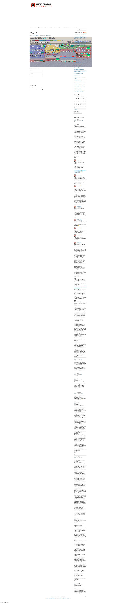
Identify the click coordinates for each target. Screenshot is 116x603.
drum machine (77, 45)
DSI (85, 48)
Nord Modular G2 (78, 49)
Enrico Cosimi (36, 35)
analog (77, 43)
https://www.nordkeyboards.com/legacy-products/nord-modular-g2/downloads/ (81, 171)
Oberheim (83, 49)
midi (78, 48)
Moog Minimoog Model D (79, 69)
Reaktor (83, 44)
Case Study (77, 50)
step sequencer (76, 37)
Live (75, 46)
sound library (83, 34)
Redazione (64, 598)
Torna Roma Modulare (78, 65)
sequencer (81, 37)
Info (60, 598)
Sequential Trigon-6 (78, 67)
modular (77, 44)
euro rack (83, 41)
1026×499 (47, 35)
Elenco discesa (76, 111)
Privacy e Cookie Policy (50, 598)
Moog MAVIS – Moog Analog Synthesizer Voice (79, 87)
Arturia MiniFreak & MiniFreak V (80, 71)
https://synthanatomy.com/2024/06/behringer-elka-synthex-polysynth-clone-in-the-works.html (82, 287)
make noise (82, 36)
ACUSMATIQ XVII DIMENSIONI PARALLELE (80, 82)
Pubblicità (68, 598)
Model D (78, 34)
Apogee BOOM (77, 75)
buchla (79, 36)
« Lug (75, 109)
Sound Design (83, 45)
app (80, 34)
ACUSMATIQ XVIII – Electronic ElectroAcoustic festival (80, 63)
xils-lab (76, 34)
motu (85, 36)
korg (79, 41)
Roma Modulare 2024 (78, 57)
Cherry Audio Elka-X (78, 80)
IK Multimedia (82, 48)
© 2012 (52, 596)
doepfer (84, 46)
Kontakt (76, 36)
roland (84, 42)
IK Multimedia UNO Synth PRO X (80, 60)
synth (79, 40)
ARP (75, 38)
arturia (76, 41)
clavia (83, 40)
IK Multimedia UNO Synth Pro (79, 85)
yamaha (85, 37)
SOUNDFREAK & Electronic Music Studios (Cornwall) (79, 90)
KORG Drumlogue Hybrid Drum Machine (80, 78)
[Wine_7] (61, 66)
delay (76, 40)
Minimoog (83, 50)
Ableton (84, 38)
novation (80, 44)
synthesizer (78, 38)
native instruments (79, 46)
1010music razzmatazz (78, 73)
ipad (81, 40)
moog (80, 42)
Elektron (76, 48)
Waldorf (81, 38)
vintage (81, 50)
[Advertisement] (58, 17)
